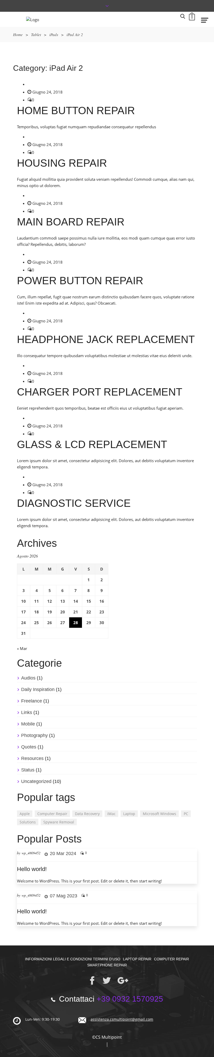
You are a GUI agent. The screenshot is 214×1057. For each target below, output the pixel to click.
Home (18, 34)
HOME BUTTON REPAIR (76, 110)
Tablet (36, 34)
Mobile (28, 724)
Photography (34, 735)
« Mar (22, 648)
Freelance (31, 701)
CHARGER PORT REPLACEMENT (99, 392)
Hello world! (32, 869)
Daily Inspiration (38, 689)
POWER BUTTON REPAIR (80, 280)
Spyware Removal (58, 822)
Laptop (129, 813)
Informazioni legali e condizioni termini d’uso (72, 959)
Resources (32, 758)
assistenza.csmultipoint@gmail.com (122, 1019)
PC (186, 813)
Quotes (28, 747)
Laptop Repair (137, 959)
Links (26, 712)
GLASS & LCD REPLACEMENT (92, 444)
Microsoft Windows (159, 813)
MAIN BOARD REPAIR (70, 222)
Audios (28, 678)
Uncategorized (36, 781)
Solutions (28, 822)
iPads (53, 34)
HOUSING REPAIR (62, 163)
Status (27, 770)
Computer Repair (52, 813)
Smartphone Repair (107, 965)
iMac (111, 813)
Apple (25, 813)
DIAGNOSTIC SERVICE (74, 503)
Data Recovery (87, 813)
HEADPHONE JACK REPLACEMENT (106, 339)
